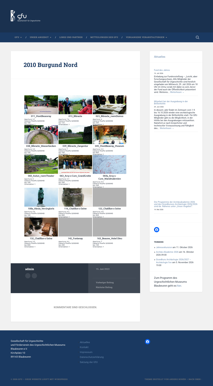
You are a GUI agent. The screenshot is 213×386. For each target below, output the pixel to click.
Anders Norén (177, 379)
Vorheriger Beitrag (105, 282)
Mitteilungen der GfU (104, 37)
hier (179, 285)
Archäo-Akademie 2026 (167, 252)
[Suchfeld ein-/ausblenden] (197, 37)
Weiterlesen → (177, 92)
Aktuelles (159, 56)
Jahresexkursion (164, 247)
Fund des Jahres (162, 70)
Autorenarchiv (27, 275)
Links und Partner (71, 37)
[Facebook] (156, 229)
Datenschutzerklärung (92, 357)
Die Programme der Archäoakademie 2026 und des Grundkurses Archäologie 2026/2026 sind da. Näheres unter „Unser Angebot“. (175, 204)
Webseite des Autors (34, 275)
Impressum (86, 352)
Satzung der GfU (89, 362)
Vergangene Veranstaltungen (145, 37)
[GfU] (25, 16)
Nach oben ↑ (195, 379)
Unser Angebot (39, 37)
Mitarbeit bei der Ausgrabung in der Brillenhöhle (171, 102)
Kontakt (84, 347)
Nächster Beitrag (104, 287)
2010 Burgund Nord (51, 65)
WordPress (61, 379)
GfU (17, 37)
